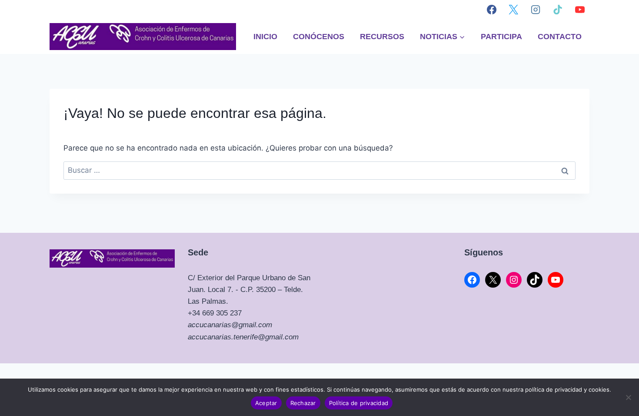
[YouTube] (579, 9)
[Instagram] (535, 9)
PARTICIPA (501, 36)
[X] (513, 9)
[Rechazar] (628, 397)
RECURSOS (382, 36)
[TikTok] (557, 9)
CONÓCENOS (318, 36)
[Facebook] (491, 9)
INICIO (265, 36)
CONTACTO (560, 36)
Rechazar (303, 402)
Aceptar (266, 402)
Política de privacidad (359, 402)
